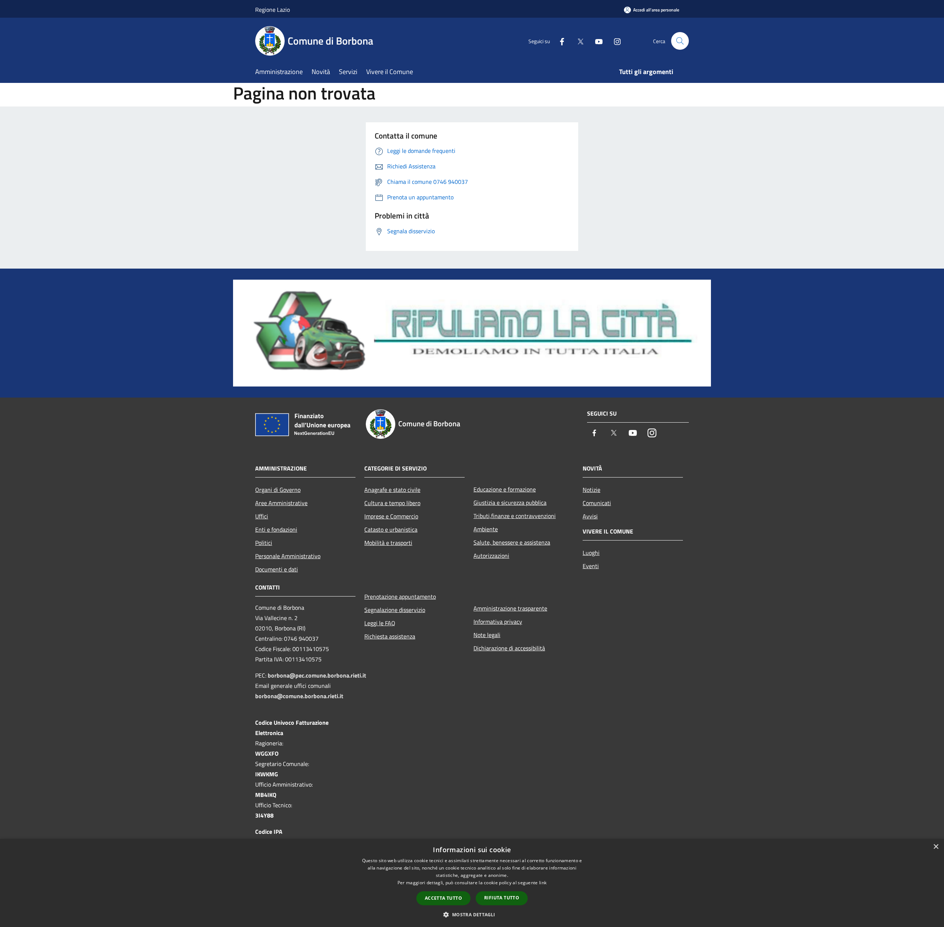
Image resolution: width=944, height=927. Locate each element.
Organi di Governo (278, 489)
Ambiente (485, 529)
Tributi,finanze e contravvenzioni (514, 515)
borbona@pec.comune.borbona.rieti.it (317, 675)
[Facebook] (559, 41)
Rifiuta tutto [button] (501, 898)
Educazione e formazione (504, 489)
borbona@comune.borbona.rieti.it (299, 696)
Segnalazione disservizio (394, 609)
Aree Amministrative (281, 503)
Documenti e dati (276, 569)
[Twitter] (577, 41)
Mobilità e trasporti (388, 542)
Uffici (261, 516)
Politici (263, 542)
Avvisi (590, 516)
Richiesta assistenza (389, 636)
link (542, 882)
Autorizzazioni (491, 555)
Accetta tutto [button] (443, 898)
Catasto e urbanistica (390, 529)
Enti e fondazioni (276, 529)
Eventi (591, 566)
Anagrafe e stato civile (392, 489)
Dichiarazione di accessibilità (509, 648)
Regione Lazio (272, 9)
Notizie (591, 489)
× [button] (935, 847)
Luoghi (591, 552)
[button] (472, 914)
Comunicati (597, 503)
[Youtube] (596, 41)
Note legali (486, 634)
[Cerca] (680, 41)
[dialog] (472, 883)
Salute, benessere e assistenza (511, 542)
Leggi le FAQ (379, 623)
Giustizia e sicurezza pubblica (509, 502)
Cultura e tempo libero (392, 503)
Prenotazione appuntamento (400, 596)
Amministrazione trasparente (510, 608)
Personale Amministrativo (287, 556)
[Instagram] (614, 41)
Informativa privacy (497, 621)
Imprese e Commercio (391, 516)
